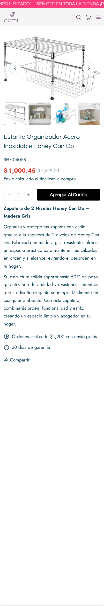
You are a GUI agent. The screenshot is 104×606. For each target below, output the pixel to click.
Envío (9, 179)
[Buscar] (78, 17)
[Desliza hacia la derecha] (89, 68)
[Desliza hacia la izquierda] (15, 68)
